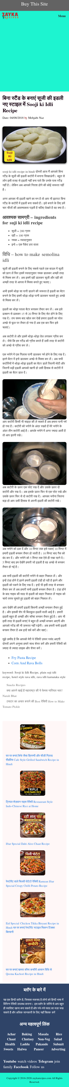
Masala (43, 1034)
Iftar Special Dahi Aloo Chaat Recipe (28, 844)
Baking (27, 1034)
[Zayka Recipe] (11, 16)
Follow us (37, 1066)
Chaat (11, 1039)
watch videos (27, 1061)
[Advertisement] (34, 57)
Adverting (58, 1049)
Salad (58, 1039)
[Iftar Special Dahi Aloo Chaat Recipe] (32, 825)
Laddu (25, 1044)
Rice (59, 1034)
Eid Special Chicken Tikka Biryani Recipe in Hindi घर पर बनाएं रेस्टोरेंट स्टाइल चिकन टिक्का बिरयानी (32, 927)
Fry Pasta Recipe (24, 657)
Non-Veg (44, 1039)
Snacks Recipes (16, 685)
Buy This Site (34, 3)
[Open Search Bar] (46, 16)
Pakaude (42, 1044)
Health (10, 1044)
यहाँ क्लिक (46, 1012)
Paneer (39, 1049)
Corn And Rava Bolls (27, 662)
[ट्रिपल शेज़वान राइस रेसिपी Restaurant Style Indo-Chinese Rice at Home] (32, 784)
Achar (11, 1034)
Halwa (22, 1049)
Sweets (8, 1049)
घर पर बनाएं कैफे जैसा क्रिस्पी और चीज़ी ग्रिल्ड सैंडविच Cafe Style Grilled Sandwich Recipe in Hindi (32, 760)
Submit (58, 1044)
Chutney (28, 1039)
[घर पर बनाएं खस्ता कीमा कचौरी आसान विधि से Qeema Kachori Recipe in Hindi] (32, 951)
